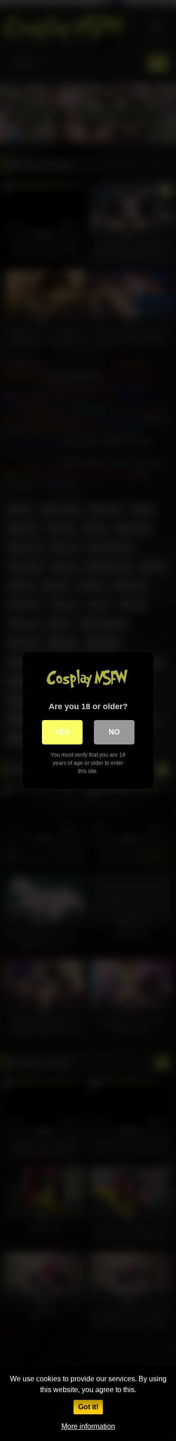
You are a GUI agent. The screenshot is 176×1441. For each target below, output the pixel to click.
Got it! (88, 1407)
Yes (62, 732)
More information (88, 1426)
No (114, 732)
